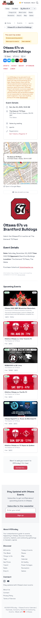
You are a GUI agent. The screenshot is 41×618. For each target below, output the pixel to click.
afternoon (30, 66)
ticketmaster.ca (26, 267)
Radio (5, 568)
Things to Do (12, 12)
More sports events (12, 41)
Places (30, 12)
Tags (5, 559)
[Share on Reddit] (21, 60)
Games (31, 15)
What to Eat (22, 12)
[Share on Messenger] (9, 60)
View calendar (26, 41)
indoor (21, 66)
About (33, 3)
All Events (6, 550)
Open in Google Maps (13, 186)
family (5, 69)
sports (31, 23)
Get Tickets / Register (17, 134)
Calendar (24, 559)
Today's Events (26, 550)
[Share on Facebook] (5, 60)
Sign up (20, 515)
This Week (15, 8)
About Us (6, 590)
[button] (6, 145)
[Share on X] (17, 60)
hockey (14, 66)
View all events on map (22, 192)
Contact (6, 593)
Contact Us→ (20, 468)
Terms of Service (9, 599)
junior (12, 69)
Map (25, 15)
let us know (21, 275)
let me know (24, 97)
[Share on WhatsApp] (13, 60)
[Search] (37, 2)
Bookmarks (27, 3)
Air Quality (24, 562)
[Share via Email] (25, 60)
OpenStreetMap (25, 183)
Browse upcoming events (14, 38)
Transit (5, 565)
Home (9, 23)
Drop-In (19, 15)
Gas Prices (7, 562)
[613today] (8, 3)
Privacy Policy (8, 596)
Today (7, 8)
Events (19, 23)
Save (8, 56)
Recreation (11, 15)
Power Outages (26, 565)
